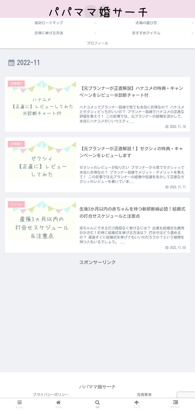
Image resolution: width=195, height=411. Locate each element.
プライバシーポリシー (51, 394)
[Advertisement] (97, 302)
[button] (180, 355)
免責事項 (144, 394)
